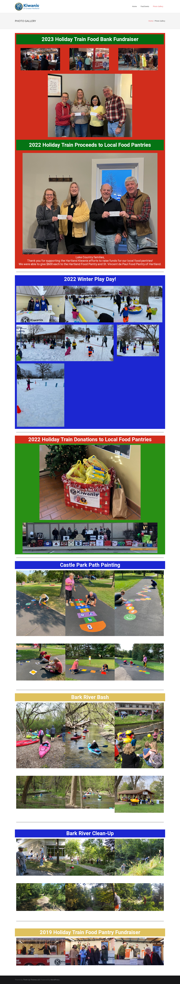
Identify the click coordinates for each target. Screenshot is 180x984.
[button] (19, 603)
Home (134, 6)
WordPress (55, 979)
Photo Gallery (158, 6)
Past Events (145, 6)
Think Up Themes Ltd (31, 979)
